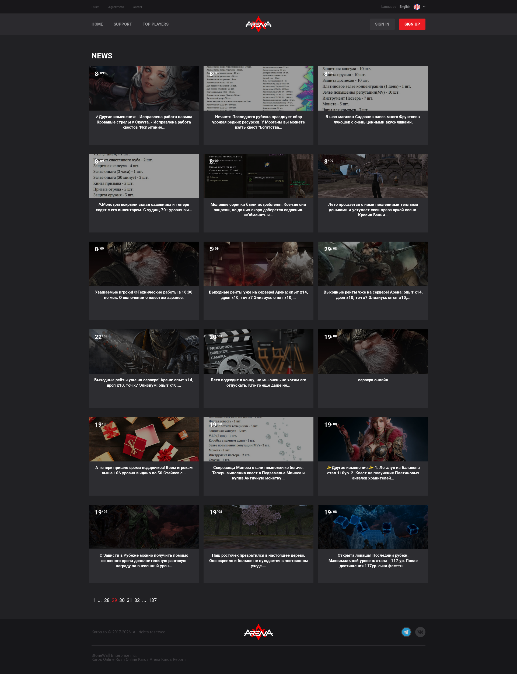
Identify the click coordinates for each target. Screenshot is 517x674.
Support (123, 24)
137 (153, 600)
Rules (95, 7)
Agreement (116, 7)
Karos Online (103, 659)
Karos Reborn (173, 659)
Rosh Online (126, 659)
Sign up (412, 24)
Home (97, 24)
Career (137, 7)
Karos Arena (149, 659)
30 (122, 600)
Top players (156, 24)
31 (129, 600)
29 (114, 600)
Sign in (382, 24)
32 (137, 600)
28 (107, 600)
